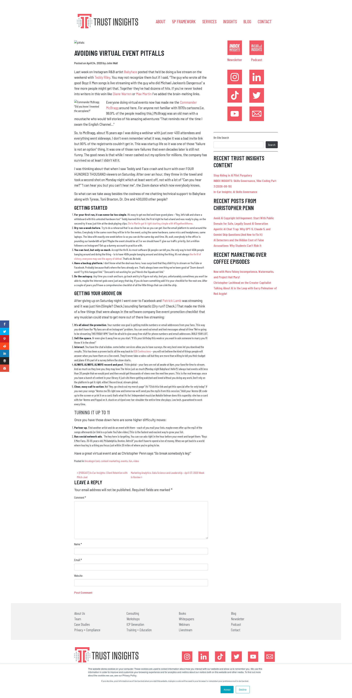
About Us (79, 613)
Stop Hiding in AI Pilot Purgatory (233, 175)
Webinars (184, 624)
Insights (230, 21)
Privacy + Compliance (87, 630)
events (124, 461)
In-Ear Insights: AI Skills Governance (235, 192)
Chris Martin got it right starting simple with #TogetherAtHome (160, 223)
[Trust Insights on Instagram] (234, 77)
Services (209, 21)
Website (78, 575)
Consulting (132, 613)
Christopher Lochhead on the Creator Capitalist (242, 282)
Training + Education (139, 630)
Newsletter (234, 59)
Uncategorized (92, 461)
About (161, 21)
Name (78, 544)
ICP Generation (135, 624)
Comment (80, 497)
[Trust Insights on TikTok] (234, 95)
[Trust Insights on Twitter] (256, 95)
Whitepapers (186, 619)
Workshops (133, 619)
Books (182, 613)
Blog (247, 21)
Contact (265, 21)
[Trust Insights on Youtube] (234, 113)
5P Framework (184, 21)
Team (77, 619)
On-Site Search (221, 137)
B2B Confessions (142, 351)
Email (78, 560)
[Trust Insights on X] (236, 656)
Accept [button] (227, 689)
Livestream (185, 630)
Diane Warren (122, 94)
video (136, 461)
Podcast (256, 59)
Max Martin (144, 94)
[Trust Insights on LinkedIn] (256, 77)
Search (271, 144)
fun (130, 461)
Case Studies (82, 624)
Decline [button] (243, 689)
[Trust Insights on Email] (256, 113)
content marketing (110, 461)
